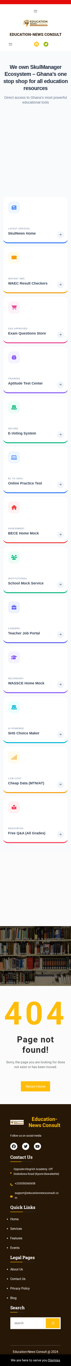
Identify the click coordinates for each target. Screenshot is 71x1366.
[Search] (53, 1323)
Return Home (35, 1086)
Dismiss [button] (54, 1360)
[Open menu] (35, 11)
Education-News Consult (36, 34)
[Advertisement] (35, 150)
